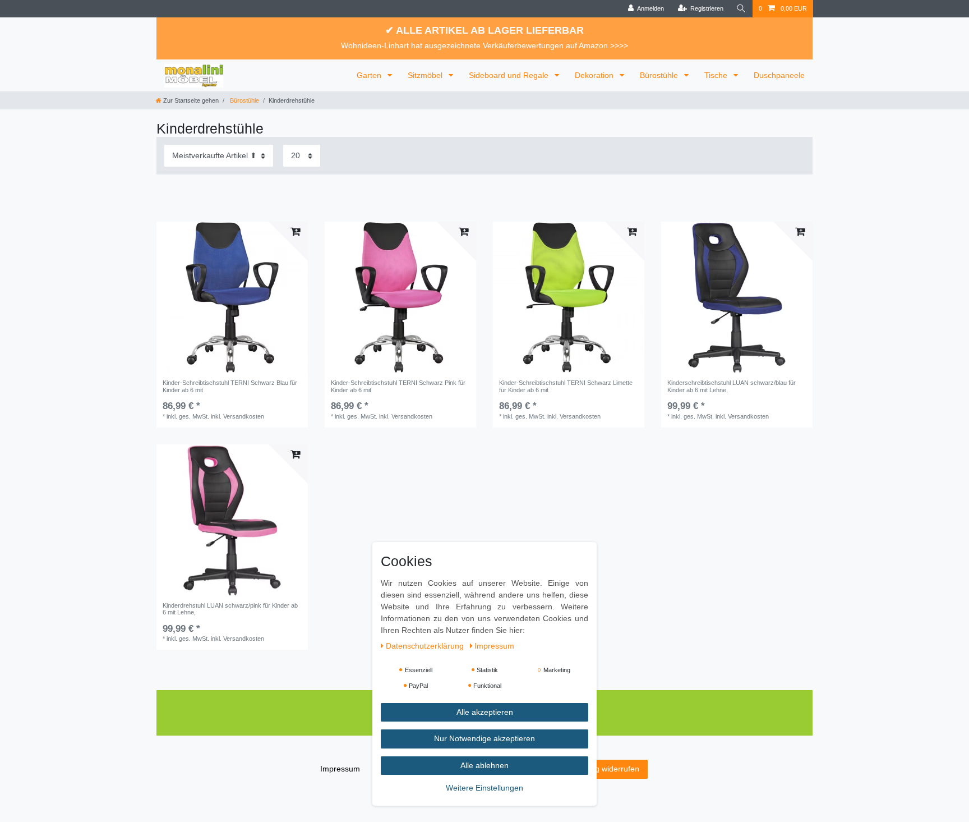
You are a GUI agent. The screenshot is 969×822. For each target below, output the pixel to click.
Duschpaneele (779, 75)
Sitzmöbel (426, 75)
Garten (370, 75)
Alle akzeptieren (484, 712)
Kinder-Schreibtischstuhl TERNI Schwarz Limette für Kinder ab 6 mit (566, 386)
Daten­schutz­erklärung (426, 645)
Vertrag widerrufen (606, 768)
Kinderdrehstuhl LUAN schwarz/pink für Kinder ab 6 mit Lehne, (230, 609)
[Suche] (741, 8)
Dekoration (595, 75)
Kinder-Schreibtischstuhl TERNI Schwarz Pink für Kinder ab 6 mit (398, 386)
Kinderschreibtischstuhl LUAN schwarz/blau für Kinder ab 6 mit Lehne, (731, 386)
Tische (717, 75)
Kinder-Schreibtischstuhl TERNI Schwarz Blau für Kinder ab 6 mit (230, 386)
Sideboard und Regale (510, 75)
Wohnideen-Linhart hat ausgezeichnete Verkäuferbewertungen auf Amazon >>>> (484, 45)
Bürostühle (660, 75)
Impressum (340, 768)
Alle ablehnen (484, 765)
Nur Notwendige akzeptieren (484, 738)
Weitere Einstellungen (484, 787)
